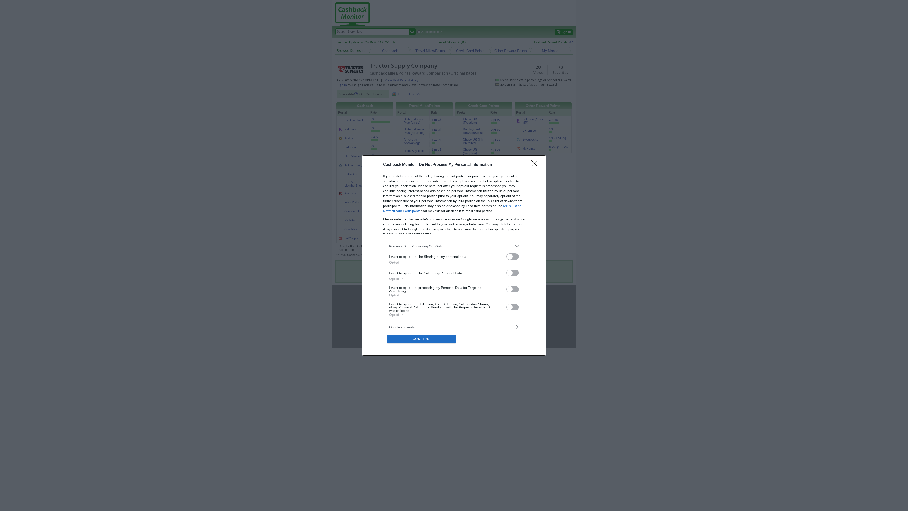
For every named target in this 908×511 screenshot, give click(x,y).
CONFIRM (421, 339)
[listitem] (454, 246)
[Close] (535, 164)
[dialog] (454, 255)
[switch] (512, 256)
